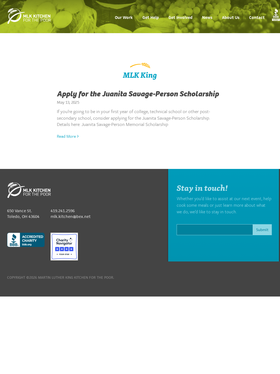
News (207, 17)
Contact (257, 17)
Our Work (124, 17)
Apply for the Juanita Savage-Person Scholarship (138, 94)
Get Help (150, 17)
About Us (231, 17)
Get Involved (180, 17)
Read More (67, 136)
